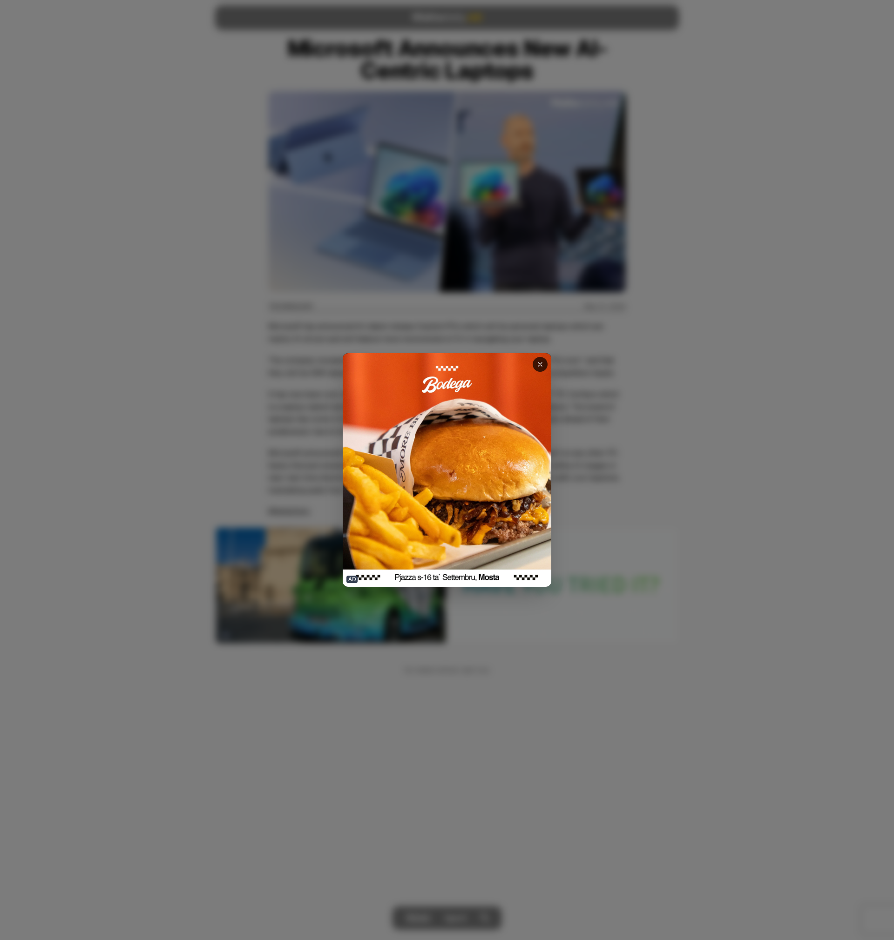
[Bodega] (447, 470)
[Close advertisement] (540, 364)
